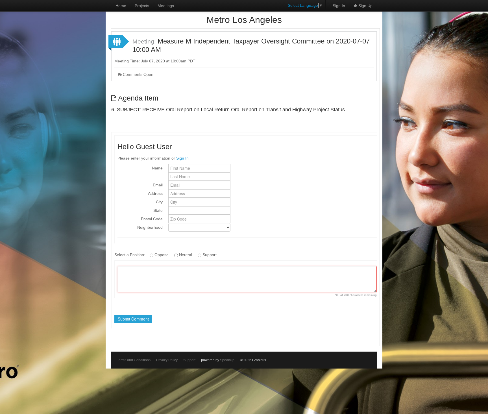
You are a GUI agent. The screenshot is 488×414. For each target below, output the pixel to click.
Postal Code (152, 219)
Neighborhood (150, 227)
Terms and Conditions (134, 360)
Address (155, 193)
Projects (142, 5)
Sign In (339, 5)
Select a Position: (130, 254)
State (158, 210)
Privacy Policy (167, 360)
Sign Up (364, 5)
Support (189, 360)
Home (121, 5)
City (159, 202)
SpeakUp (227, 360)
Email (158, 185)
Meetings (166, 5)
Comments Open (137, 74)
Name (157, 168)
